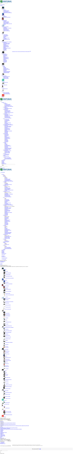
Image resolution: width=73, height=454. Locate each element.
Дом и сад (4, 153)
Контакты (1, 431)
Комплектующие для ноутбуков (9, 106)
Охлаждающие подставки (8, 105)
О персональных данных (3, 432)
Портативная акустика (8, 122)
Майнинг (6, 130)
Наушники (6, 121)
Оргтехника (6, 147)
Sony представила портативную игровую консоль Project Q (8, 424)
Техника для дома (7, 151)
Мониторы (6, 127)
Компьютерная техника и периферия (8, 124)
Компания (1, 429)
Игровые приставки (7, 116)
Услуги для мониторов (8, 158)
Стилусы (6, 113)
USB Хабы (6, 132)
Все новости (2, 421)
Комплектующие (5, 133)
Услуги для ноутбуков (7, 157)
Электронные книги (7, 110)
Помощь (1, 436)
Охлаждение (6, 140)
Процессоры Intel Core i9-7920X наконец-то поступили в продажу (8, 427)
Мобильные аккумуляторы (8, 108)
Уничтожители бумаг (7, 149)
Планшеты (6, 109)
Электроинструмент (6, 154)
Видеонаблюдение (7, 145)
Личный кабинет (4, 163)
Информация (2, 433)
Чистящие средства (7, 129)
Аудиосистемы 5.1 (7, 120)
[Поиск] (0, 167)
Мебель (4, 155)
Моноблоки (6, 125)
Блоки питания (7, 134)
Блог (1, 437)
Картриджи (6, 146)
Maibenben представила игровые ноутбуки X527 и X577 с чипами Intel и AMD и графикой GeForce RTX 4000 (14, 425)
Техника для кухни (7, 152)
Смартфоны (6, 107)
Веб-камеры (6, 131)
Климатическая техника (8, 150)
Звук (4, 118)
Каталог (3, 102)
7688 (40, 448)
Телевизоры (6, 114)
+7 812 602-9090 (2, 4)
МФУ (5, 143)
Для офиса (4, 142)
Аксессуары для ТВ (7, 117)
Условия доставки (2, 435)
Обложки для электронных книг (9, 112)
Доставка (3, 161)
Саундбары (6, 123)
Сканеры (6, 144)
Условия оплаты (2, 434)
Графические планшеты (8, 148)
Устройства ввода (7, 128)
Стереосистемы (7, 119)
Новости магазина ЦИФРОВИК (5, 419)
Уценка (4, 159)
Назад (5, 182)
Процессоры (6, 139)
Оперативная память (7, 138)
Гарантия (3, 162)
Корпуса (6, 136)
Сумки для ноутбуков (7, 104)
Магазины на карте (2, 443)
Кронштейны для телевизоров (9, 115)
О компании (3, 160)
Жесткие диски (7, 135)
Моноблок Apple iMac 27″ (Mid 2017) (5, 428)
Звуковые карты (7, 137)
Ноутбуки (6, 103)
